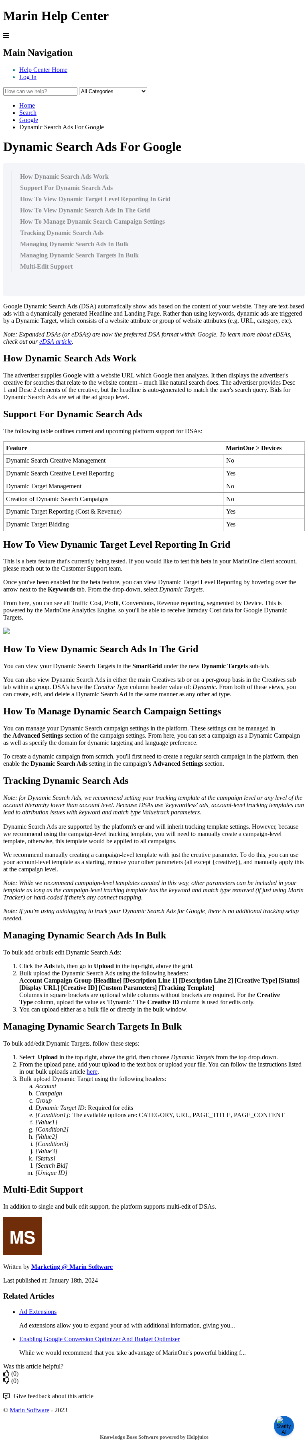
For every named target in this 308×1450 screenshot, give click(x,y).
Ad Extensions (38, 1311)
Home (27, 105)
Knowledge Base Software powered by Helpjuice (154, 1437)
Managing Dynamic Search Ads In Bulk (74, 244)
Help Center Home (43, 69)
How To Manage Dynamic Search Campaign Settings (92, 221)
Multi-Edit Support (46, 266)
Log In (27, 76)
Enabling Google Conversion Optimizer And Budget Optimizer (99, 1339)
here (92, 1071)
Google (28, 119)
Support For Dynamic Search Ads (66, 187)
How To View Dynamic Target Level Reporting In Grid (95, 199)
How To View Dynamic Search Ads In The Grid (85, 210)
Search (27, 112)
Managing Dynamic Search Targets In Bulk (79, 255)
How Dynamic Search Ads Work (64, 176)
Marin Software (29, 1410)
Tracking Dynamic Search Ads (61, 232)
